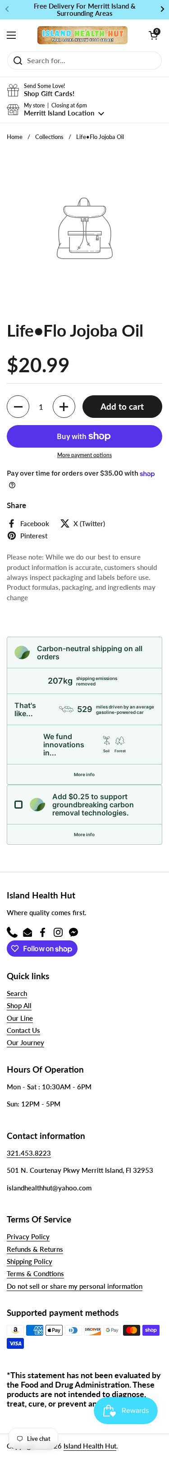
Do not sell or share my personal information (74, 1286)
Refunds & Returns (35, 1249)
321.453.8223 (29, 1153)
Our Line (20, 1018)
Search (17, 993)
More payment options (84, 455)
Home (15, 136)
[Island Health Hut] (82, 35)
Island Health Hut (90, 1446)
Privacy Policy (28, 1236)
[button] (153, 35)
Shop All (19, 1005)
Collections (49, 136)
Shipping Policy (29, 1261)
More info (84, 774)
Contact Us (23, 1030)
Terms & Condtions (35, 1273)
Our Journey (25, 1042)
